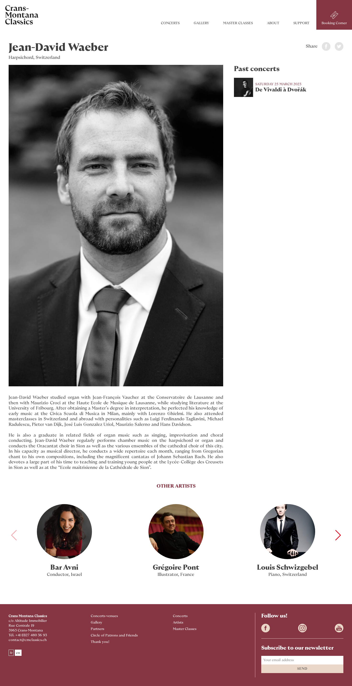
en (18, 653)
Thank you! (100, 642)
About (273, 23)
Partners (97, 629)
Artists (178, 622)
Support (301, 23)
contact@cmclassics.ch (28, 640)
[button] (338, 535)
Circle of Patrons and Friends (114, 635)
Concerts (170, 23)
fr (11, 653)
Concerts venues (104, 616)
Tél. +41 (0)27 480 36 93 (28, 635)
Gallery (201, 23)
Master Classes (238, 23)
